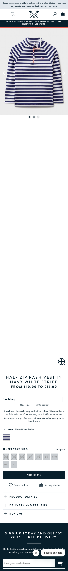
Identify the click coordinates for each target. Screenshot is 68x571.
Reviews (24, 405)
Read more (34, 421)
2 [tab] (34, 117)
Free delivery (9, 399)
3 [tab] (38, 117)
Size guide (60, 449)
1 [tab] (29, 117)
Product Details (23, 497)
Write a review (42, 405)
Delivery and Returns (28, 505)
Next (64, 73)
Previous (4, 73)
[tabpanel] (34, 73)
